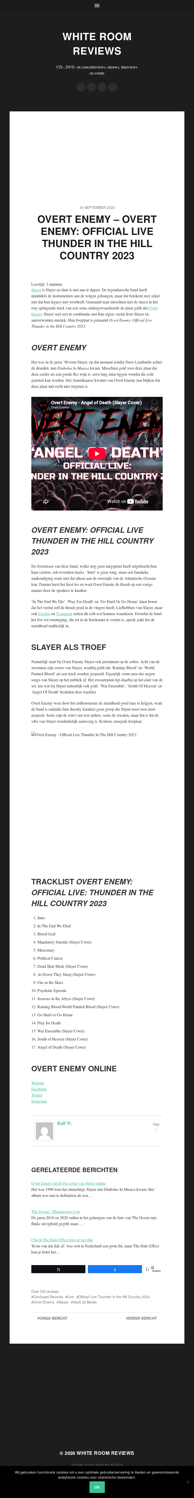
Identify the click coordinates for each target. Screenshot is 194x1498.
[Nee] (187, 1482)
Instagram (39, 1101)
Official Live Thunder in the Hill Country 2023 (114, 1296)
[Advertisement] (97, 146)
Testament (64, 613)
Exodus (44, 613)
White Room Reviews (97, 43)
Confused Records (48, 1296)
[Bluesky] (112, 87)
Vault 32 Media (85, 1301)
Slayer (36, 289)
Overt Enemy (43, 1301)
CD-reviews (49, 1291)
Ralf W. (64, 1123)
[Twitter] (91, 87)
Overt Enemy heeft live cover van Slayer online (68, 1183)
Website (37, 1082)
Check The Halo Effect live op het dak (62, 1239)
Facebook (39, 1089)
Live (70, 1296)
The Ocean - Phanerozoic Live (55, 1211)
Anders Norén (109, 1465)
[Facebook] (80, 87)
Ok (97, 1487)
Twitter (36, 1095)
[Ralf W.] (45, 1131)
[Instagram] (102, 87)
